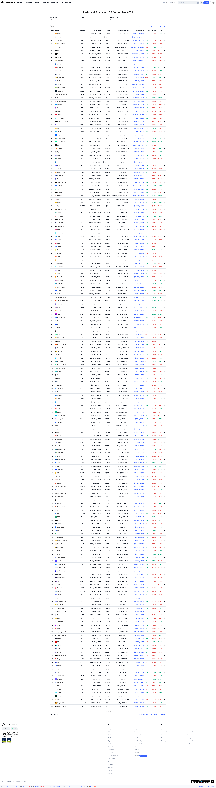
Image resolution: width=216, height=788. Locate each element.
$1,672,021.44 (139, 676)
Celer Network (61, 429)
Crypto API (111, 749)
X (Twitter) (190, 729)
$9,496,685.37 (139, 378)
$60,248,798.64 (139, 544)
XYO (58, 510)
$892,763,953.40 (138, 60)
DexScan (110, 752)
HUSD (59, 463)
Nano (58, 402)
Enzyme (59, 679)
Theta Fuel (60, 277)
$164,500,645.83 (138, 341)
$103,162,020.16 (139, 307)
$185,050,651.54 (139, 148)
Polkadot (59, 57)
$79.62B (37, 786)
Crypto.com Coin (62, 152)
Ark (58, 642)
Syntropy (60, 689)
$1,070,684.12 (140, 412)
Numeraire (60, 496)
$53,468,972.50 (139, 493)
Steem (59, 662)
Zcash (59, 260)
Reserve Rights (61, 459)
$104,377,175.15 (139, 436)
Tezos (59, 135)
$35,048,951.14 (139, 348)
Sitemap (110, 773)
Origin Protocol (61, 564)
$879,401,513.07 (139, 81)
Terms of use (138, 732)
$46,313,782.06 (139, 321)
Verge (59, 520)
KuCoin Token (61, 368)
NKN (58, 649)
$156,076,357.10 (139, 317)
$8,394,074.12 (139, 523)
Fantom (59, 185)
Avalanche (60, 67)
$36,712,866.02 (139, 371)
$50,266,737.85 (139, 327)
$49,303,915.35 (139, 652)
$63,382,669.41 (139, 162)
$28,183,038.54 (139, 503)
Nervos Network (62, 500)
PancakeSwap (61, 138)
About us (137, 729)
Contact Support (165, 735)
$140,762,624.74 (139, 158)
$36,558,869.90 (139, 655)
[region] (89, 2)
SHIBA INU (60, 196)
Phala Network (61, 655)
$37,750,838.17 (139, 561)
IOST (58, 331)
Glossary (163, 741)
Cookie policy (138, 741)
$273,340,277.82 (138, 219)
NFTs (109, 761)
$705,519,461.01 (139, 439)
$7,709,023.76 (139, 649)
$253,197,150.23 (139, 202)
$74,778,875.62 (139, 179)
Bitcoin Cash (61, 87)
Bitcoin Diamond (62, 540)
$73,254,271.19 (139, 216)
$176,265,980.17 (139, 175)
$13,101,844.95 (139, 615)
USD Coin (60, 64)
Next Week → (154, 26)
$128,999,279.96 (139, 243)
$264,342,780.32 (138, 71)
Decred (59, 246)
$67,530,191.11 (139, 169)
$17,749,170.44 (139, 338)
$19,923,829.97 (139, 659)
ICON (58, 327)
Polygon (59, 108)
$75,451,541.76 (139, 598)
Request (59, 696)
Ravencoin (60, 348)
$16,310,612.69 (139, 578)
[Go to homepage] (8, 2)
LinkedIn (189, 746)
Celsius (59, 311)
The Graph (60, 179)
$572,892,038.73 (138, 196)
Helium (59, 240)
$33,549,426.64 (139, 547)
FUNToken (60, 686)
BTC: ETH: (55, 786)
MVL (58, 699)
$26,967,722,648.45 (138, 33)
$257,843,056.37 (138, 463)
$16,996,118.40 (139, 618)
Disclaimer (137, 746)
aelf (58, 490)
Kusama (59, 192)
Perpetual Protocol (62, 365)
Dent (58, 480)
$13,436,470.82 (139, 510)
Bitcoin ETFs (111, 746)
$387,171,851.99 (139, 138)
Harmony (60, 267)
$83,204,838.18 (139, 213)
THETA (59, 131)
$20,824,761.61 (139, 517)
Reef (58, 625)
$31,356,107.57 (139, 425)
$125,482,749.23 (138, 500)
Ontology (60, 388)
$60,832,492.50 (139, 409)
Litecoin (59, 84)
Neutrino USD (61, 449)
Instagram (190, 738)
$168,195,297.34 (139, 331)
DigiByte (59, 395)
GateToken (60, 527)
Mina (58, 307)
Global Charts (112, 758)
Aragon (59, 665)
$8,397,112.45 (139, 696)
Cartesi (59, 645)
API (206, 786)
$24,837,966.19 (139, 402)
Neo (58, 189)
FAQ (162, 738)
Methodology (138, 749)
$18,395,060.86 (139, 473)
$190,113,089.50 (139, 324)
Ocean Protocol (62, 486)
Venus (59, 574)
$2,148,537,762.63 (138, 50)
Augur (59, 638)
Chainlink (60, 81)
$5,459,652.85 (139, 476)
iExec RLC (60, 618)
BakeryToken (61, 544)
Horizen (59, 351)
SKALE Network (62, 493)
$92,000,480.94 (139, 632)
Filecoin (59, 104)
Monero (59, 148)
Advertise (110, 732)
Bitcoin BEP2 (61, 172)
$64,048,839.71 (139, 584)
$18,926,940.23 (139, 686)
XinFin (59, 294)
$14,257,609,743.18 (138, 37)
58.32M (7, 786)
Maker (59, 213)
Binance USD (61, 77)
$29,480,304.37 (139, 679)
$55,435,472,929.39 (137, 47)
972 (16, 786)
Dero (58, 672)
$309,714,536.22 (139, 128)
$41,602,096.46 (139, 564)
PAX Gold (60, 605)
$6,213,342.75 (139, 361)
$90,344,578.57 (139, 382)
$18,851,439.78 (139, 588)
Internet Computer (62, 101)
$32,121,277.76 (139, 635)
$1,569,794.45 (139, 611)
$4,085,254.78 (139, 706)
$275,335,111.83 (139, 189)
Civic (58, 584)
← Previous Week (144, 26)
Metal (58, 669)
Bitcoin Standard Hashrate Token (62, 706)
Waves (59, 206)
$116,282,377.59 (139, 223)
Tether (59, 47)
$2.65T (24, 786)
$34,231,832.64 (139, 645)
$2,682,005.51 (139, 209)
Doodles (110, 770)
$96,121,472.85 (139, 199)
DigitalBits (60, 469)
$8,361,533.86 (139, 358)
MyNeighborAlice (62, 632)
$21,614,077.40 (139, 365)
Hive (58, 628)
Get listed (163, 729)
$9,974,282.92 (139, 594)
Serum (59, 456)
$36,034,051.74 (139, 152)
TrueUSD (59, 290)
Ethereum (60, 37)
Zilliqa (59, 321)
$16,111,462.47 (139, 692)
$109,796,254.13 (139, 520)
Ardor (58, 550)
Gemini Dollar (61, 692)
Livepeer (59, 534)
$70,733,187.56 (139, 375)
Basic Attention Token (62, 344)
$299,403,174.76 (139, 446)
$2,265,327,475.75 (138, 84)
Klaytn (59, 199)
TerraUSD (60, 216)
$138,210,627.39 (139, 432)
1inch (58, 446)
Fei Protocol (60, 517)
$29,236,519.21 (139, 480)
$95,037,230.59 (139, 314)
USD (52, 26)
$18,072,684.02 (139, 703)
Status (59, 594)
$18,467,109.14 (139, 638)
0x (57, 375)
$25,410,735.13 (139, 513)
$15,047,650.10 (139, 534)
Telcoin (59, 358)
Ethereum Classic (62, 121)
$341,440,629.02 (138, 280)
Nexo (58, 378)
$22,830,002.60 (139, 354)
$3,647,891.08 (139, 540)
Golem (59, 442)
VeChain (59, 125)
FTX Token (60, 118)
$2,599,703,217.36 (138, 98)
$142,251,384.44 (139, 490)
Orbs (58, 615)
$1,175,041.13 (140, 689)
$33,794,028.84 (139, 486)
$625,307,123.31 (139, 456)
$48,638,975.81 (139, 273)
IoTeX (58, 425)
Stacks (59, 256)
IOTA (58, 165)
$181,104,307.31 (139, 260)
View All (162, 26)
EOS (58, 145)
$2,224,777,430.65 (138, 40)
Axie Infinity (60, 175)
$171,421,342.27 (139, 131)
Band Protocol (61, 601)
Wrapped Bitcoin (62, 94)
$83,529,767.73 (139, 226)
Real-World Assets (113, 755)
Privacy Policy (138, 735)
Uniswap (59, 71)
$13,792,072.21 (139, 240)
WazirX (59, 530)
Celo (58, 250)
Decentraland (61, 287)
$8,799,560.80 (139, 554)
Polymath (60, 503)
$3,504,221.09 (139, 452)
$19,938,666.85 (139, 395)
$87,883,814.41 (139, 165)
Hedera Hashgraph (62, 182)
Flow (58, 334)
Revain (59, 253)
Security (136, 752)
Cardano (59, 40)
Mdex (58, 354)
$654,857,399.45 (138, 108)
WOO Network (61, 635)
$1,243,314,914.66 (138, 44)
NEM (58, 273)
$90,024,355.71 (139, 415)
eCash (59, 162)
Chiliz (58, 243)
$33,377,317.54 (139, 507)
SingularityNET (61, 578)
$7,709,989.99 (139, 294)
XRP (58, 50)
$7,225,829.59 (139, 605)
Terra (58, 74)
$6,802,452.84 (139, 662)
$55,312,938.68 (139, 287)
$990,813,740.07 (139, 74)
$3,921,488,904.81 (138, 77)
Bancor (59, 371)
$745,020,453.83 (138, 91)
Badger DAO (60, 703)
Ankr (58, 405)
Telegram (190, 735)
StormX (59, 588)
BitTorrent (60, 219)
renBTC (59, 398)
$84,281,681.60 (139, 267)
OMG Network (61, 297)
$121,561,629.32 (139, 483)
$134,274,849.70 (139, 392)
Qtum (58, 324)
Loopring (59, 422)
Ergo (58, 476)
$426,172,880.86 (139, 118)
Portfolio (110, 764)
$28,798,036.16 (139, 625)
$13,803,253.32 (139, 229)
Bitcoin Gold (60, 338)
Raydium (59, 392)
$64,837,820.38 (139, 422)
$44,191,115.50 (139, 263)
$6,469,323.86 (139, 537)
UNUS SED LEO (61, 209)
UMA (58, 409)
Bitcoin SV (60, 202)
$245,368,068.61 (138, 94)
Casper (59, 659)
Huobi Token (61, 223)
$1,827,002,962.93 (138, 67)
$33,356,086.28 (139, 277)
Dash (58, 236)
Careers (136, 755)
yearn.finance (61, 317)
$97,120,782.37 (139, 334)
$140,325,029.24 (138, 192)
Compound (60, 226)
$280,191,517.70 (139, 250)
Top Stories (111, 741)
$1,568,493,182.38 (138, 297)
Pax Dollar (60, 361)
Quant (59, 169)
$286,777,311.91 (139, 182)
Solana (59, 54)
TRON (59, 115)
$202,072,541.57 (139, 642)
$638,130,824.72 (139, 121)
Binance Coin (61, 44)
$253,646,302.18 (139, 155)
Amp (58, 229)
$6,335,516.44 (139, 527)
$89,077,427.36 (139, 530)
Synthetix (60, 283)
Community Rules (139, 743)
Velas (58, 554)
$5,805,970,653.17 (138, 87)
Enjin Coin (60, 304)
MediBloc (60, 537)
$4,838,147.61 (139, 557)
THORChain (60, 233)
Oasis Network (61, 571)
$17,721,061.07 (139, 256)
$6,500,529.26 (139, 368)
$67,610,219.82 (139, 304)
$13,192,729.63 (139, 246)
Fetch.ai (59, 432)
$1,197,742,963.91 (138, 115)
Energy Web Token (62, 611)
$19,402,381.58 (139, 621)
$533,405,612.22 (138, 104)
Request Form (165, 732)
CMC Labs (111, 735)
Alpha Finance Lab (62, 507)
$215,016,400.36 (139, 344)
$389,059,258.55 (138, 111)
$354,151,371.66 (139, 300)
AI (92, 786)
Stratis (59, 591)
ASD (58, 581)
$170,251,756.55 (139, 283)
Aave (58, 155)
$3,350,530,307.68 (138, 54)
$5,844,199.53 (139, 419)
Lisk (58, 466)
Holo (58, 270)
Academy (110, 729)
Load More (108, 711)
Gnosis (59, 523)
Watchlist (110, 767)
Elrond (59, 158)
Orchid (59, 652)
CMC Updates (112, 743)
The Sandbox (61, 415)
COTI (58, 598)
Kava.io (59, 436)
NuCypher (60, 682)
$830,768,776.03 (138, 135)
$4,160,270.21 (139, 672)
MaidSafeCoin (61, 676)
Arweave (60, 263)
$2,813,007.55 (139, 469)
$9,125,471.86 (139, 699)
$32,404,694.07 (139, 405)
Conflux (59, 439)
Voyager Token (61, 419)
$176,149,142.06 (139, 429)
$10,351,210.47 (139, 608)
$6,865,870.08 (139, 449)
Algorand (60, 91)
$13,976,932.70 (139, 567)
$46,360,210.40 (139, 571)
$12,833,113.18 (139, 442)
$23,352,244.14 (139, 172)
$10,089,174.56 (139, 311)
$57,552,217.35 (139, 665)
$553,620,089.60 (138, 185)
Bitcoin (59, 33)
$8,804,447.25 (139, 628)
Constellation (61, 557)
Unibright (60, 452)
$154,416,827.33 (139, 669)
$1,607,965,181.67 (138, 145)
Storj (58, 513)
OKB (58, 341)
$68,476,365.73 (139, 290)
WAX (58, 473)
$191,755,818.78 (139, 101)
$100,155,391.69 (139, 206)
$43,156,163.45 (139, 351)
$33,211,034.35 (139, 459)
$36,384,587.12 (139, 550)
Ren (58, 382)
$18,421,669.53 (139, 398)
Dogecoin (60, 60)
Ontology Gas (61, 621)
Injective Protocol (62, 561)
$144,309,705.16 (139, 270)
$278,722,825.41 (139, 125)
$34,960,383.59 (139, 601)
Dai (58, 128)
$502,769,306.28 (138, 142)
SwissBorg (60, 412)
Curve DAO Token (62, 300)
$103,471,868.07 (139, 388)
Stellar (59, 111)
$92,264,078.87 (139, 682)
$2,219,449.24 (139, 253)
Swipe (59, 483)
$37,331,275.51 (139, 496)
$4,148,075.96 (139, 581)
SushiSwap (60, 280)
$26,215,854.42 (139, 574)
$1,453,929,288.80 (138, 57)
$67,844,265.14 (139, 233)
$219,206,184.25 (139, 236)
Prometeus (60, 608)
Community (190, 732)
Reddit (189, 743)
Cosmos (59, 98)
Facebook (190, 741)
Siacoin (59, 385)
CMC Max (111, 738)
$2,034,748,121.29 (138, 64)
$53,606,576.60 (139, 466)
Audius (59, 314)
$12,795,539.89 (139, 591)
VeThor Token (61, 567)
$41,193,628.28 (139, 385)
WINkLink (60, 547)
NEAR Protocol (61, 142)
